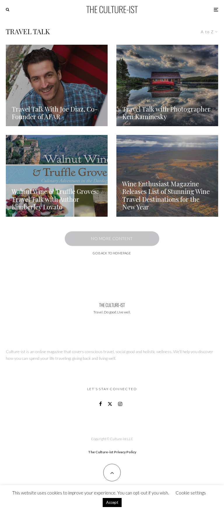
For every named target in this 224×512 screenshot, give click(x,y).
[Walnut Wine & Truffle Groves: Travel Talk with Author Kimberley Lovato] (57, 175)
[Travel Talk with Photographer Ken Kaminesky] (167, 85)
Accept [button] (112, 502)
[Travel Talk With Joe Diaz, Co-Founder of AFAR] (57, 85)
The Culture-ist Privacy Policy (112, 452)
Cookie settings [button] (191, 492)
